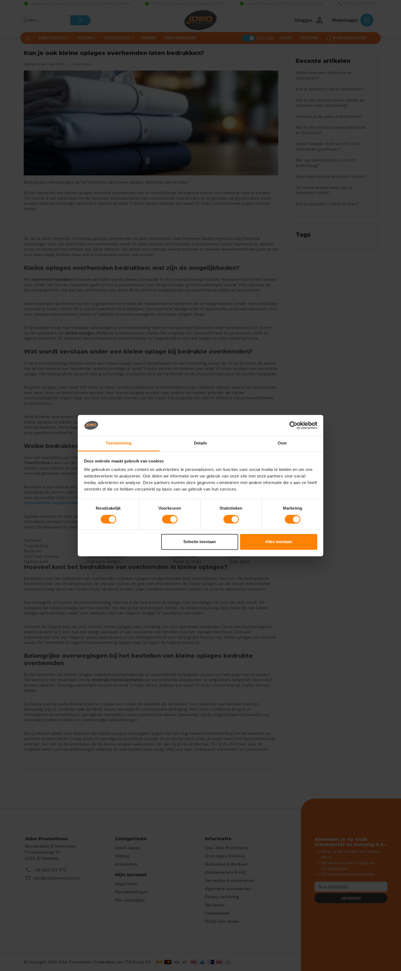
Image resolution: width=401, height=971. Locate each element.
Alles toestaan (278, 542)
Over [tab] (282, 443)
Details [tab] (200, 443)
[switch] (170, 519)
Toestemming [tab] (118, 443)
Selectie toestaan (199, 542)
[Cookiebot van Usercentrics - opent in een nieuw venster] (293, 425)
